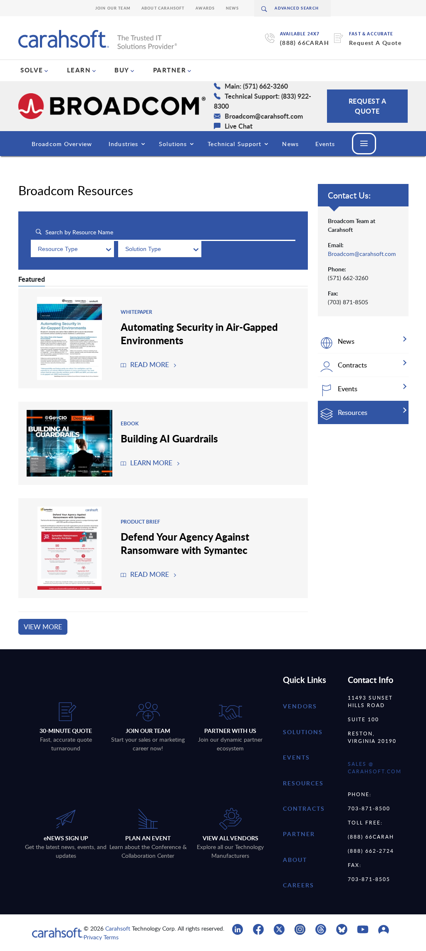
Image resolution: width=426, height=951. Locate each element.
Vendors (300, 706)
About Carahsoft (163, 8)
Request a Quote (367, 106)
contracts (304, 808)
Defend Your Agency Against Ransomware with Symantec (185, 543)
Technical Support (234, 144)
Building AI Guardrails (169, 438)
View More (43, 626)
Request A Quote (375, 43)
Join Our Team (113, 8)
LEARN (79, 69)
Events (325, 144)
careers (298, 885)
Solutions (173, 144)
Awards (205, 8)
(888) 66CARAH (304, 43)
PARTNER (169, 69)
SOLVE (31, 69)
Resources (303, 783)
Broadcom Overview (62, 144)
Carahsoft (117, 928)
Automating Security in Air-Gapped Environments (199, 333)
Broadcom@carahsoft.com (362, 254)
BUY (121, 69)
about (295, 860)
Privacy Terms (101, 937)
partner (299, 834)
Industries (123, 144)
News (232, 8)
